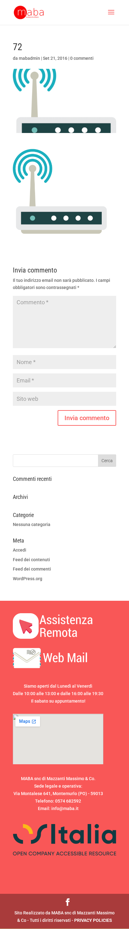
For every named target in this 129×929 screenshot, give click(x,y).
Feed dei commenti (32, 568)
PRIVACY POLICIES (93, 920)
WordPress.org (27, 578)
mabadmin (29, 58)
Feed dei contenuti (31, 559)
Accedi (19, 549)
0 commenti (82, 58)
